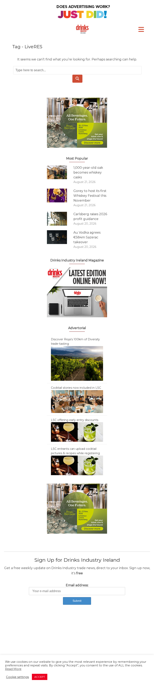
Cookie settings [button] (17, 677)
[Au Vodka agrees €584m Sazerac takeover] (60, 237)
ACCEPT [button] (39, 676)
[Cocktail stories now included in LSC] (77, 401)
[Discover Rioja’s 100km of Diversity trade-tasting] (77, 363)
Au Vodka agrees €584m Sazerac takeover (86, 237)
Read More (13, 669)
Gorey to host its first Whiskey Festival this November (89, 195)
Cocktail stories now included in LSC (76, 388)
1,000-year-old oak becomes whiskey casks (88, 172)
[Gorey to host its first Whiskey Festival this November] (60, 195)
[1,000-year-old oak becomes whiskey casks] (60, 172)
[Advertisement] (77, 642)
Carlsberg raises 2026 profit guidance (90, 216)
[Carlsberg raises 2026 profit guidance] (60, 219)
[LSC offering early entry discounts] (77, 432)
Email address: (77, 585)
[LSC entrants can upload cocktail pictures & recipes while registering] (77, 465)
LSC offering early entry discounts (74, 420)
